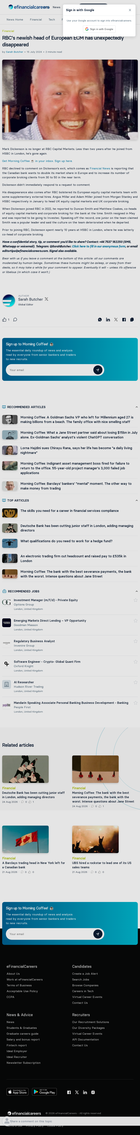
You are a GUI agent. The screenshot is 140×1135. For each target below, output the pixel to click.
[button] (70, 567)
